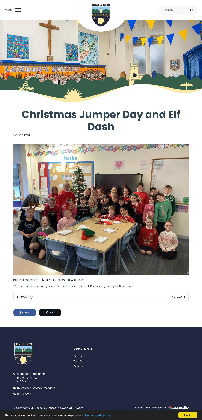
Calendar (79, 366)
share (25, 312)
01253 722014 (25, 394)
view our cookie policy (97, 415)
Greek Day (26, 297)
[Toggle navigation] (17, 10)
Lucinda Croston (55, 280)
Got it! (187, 415)
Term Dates (80, 361)
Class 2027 (77, 280)
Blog (27, 134)
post (51, 312)
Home (17, 134)
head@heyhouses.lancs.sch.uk (36, 388)
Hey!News (176, 297)
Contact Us (80, 356)
